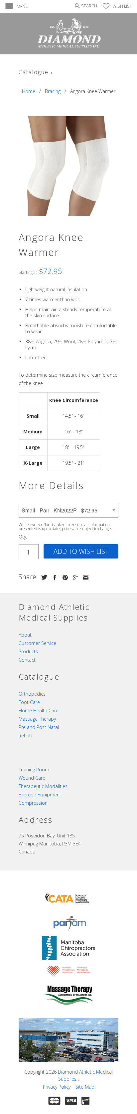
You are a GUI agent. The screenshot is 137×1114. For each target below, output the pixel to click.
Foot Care (29, 702)
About (25, 635)
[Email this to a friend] (84, 577)
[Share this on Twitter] (42, 577)
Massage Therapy (37, 719)
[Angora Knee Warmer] (68, 166)
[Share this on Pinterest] (63, 577)
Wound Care (32, 778)
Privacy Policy (56, 1087)
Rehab (25, 735)
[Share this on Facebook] (53, 577)
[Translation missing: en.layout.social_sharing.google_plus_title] (73, 577)
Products (28, 651)
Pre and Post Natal (39, 727)
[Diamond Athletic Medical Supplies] (68, 33)
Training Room (34, 769)
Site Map (84, 1087)
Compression (33, 803)
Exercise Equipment (40, 794)
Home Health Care (39, 710)
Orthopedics (32, 694)
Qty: (23, 536)
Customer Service (37, 643)
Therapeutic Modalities (43, 786)
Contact (27, 660)
